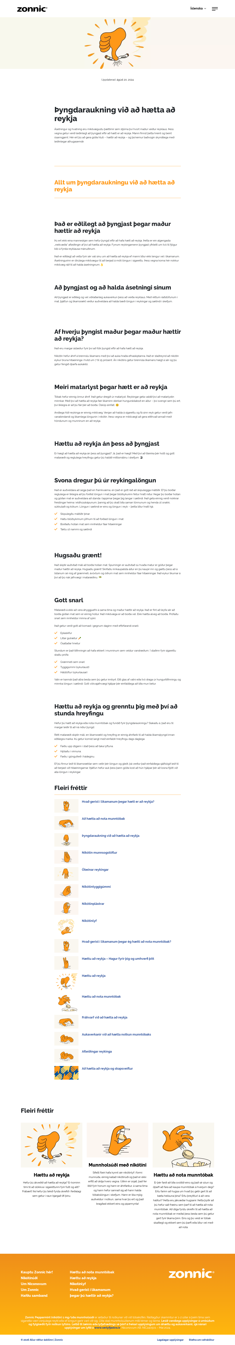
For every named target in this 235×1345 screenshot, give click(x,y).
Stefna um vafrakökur (201, 1339)
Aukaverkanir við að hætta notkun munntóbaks (116, 1034)
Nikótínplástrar (93, 904)
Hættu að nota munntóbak (101, 996)
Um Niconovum (33, 1284)
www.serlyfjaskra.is (107, 1327)
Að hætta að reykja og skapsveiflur (107, 1068)
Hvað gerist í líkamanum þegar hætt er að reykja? (118, 801)
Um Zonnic (30, 1290)
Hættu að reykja (93, 975)
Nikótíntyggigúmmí (96, 886)
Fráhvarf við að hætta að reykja (104, 1017)
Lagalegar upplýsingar (170, 1339)
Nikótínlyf (89, 921)
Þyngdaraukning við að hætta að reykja (110, 835)
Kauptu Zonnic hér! (37, 1272)
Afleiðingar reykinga (97, 1051)
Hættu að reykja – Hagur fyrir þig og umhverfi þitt (118, 958)
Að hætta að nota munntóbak (103, 818)
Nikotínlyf (78, 1284)
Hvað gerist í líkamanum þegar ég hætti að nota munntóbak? (126, 941)
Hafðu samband (34, 1296)
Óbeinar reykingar (95, 869)
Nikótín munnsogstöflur (99, 852)
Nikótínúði (29, 1278)
